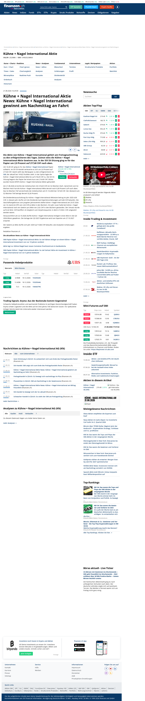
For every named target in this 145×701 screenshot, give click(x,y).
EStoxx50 (63, 1)
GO (115, 96)
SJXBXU (116, 314)
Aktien (7, 13)
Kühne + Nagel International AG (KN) (89, 387)
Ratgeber (115, 13)
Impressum (76, 668)
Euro (50, 1)
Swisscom (87, 154)
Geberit (86, 125)
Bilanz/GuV (58, 67)
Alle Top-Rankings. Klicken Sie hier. (96, 533)
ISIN (19, 57)
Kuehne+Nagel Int (90, 116)
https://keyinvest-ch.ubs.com (102, 349)
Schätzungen (59, 71)
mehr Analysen (9, 423)
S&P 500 (81, 688)
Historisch (8, 84)
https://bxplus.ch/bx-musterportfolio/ (97, 206)
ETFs (39, 13)
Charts (62, 174)
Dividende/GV (59, 75)
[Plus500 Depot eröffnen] (17, 8)
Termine (72, 67)
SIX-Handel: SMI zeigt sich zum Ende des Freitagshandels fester (38, 365)
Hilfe (37, 668)
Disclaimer (76, 673)
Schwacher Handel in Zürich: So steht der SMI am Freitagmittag (38, 396)
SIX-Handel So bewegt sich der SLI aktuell (30, 392)
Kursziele (39, 75)
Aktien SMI (9, 688)
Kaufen (62, 177)
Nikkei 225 (72, 688)
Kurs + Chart (8, 67)
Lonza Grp (87, 129)
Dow (27, 1)
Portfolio (113, 67)
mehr (85, 158)
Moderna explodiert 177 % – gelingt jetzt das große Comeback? (108, 226)
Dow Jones (51, 688)
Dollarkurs (9, 691)
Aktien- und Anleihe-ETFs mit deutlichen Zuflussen (108, 282)
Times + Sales (9, 71)
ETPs (46, 13)
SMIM (26, 688)
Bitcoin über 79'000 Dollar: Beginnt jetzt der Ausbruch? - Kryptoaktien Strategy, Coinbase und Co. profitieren (100, 428)
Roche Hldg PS (89, 133)
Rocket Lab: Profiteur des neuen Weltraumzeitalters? (107, 265)
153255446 (37, 282)
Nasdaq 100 (61, 688)
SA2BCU (116, 339)
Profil (71, 71)
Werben (38, 670)
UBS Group (87, 146)
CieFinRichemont (90, 120)
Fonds (31, 13)
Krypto (54, 13)
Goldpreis (95, 688)
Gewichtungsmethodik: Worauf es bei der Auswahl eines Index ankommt (104, 367)
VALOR (5, 57)
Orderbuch (8, 80)
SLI (20, 688)
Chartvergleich (25, 71)
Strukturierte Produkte (94, 67)
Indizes (23, 13)
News (14, 13)
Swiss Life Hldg (89, 141)
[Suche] (66, 7)
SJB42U (116, 335)
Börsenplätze (9, 75)
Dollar (100, 1)
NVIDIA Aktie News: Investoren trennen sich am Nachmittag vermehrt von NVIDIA (100, 467)
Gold (75, 1)
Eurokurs (18, 691)
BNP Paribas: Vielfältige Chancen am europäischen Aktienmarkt (107, 245)
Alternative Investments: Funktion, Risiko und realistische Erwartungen (105, 374)
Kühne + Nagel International (69, 167)
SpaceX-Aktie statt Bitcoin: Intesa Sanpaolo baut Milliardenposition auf (100, 473)
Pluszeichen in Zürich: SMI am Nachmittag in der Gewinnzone (37, 381)
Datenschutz (76, 670)
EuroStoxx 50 (40, 688)
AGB (73, 676)
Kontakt (8, 668)
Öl (112, 1)
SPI (16, 1)
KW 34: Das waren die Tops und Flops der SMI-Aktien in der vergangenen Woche (99, 436)
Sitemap (8, 676)
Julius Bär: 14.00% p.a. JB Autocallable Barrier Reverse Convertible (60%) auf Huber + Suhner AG (108, 273)
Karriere (8, 670)
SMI (5, 1)
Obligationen (103, 13)
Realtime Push (25, 75)
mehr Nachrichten (10, 401)
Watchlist (113, 71)
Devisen (91, 13)
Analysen (39, 71)
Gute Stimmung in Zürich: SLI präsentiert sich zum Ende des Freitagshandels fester (46, 359)
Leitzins (104, 691)
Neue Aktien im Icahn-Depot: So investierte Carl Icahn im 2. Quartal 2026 (100, 421)
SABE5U (116, 331)
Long (7, 278)
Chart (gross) (24, 67)
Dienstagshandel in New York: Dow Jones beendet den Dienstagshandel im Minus (100, 442)
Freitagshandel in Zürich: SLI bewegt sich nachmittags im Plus (37, 376)
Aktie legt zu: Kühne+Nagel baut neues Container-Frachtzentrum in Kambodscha (34, 246)
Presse (7, 673)
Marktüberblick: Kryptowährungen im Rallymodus (108, 252)
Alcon (85, 150)
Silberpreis (28, 691)
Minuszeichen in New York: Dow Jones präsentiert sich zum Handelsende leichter (99, 454)
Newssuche (90, 92)
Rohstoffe (81, 13)
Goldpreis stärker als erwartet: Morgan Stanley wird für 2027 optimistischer (100, 460)
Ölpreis (96, 691)
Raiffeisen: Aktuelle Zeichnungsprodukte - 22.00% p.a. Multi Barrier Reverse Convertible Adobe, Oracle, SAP (108, 235)
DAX (38, 1)
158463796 (37, 287)
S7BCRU (116, 318)
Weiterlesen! (9, 312)
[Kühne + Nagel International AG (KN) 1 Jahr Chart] (113, 387)
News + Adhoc (41, 67)
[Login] (117, 7)
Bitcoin (88, 1)
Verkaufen (73, 177)
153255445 (37, 278)
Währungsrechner (85, 691)
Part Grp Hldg (88, 137)
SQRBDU (116, 323)
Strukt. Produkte (66, 13)
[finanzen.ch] (14, 5)
